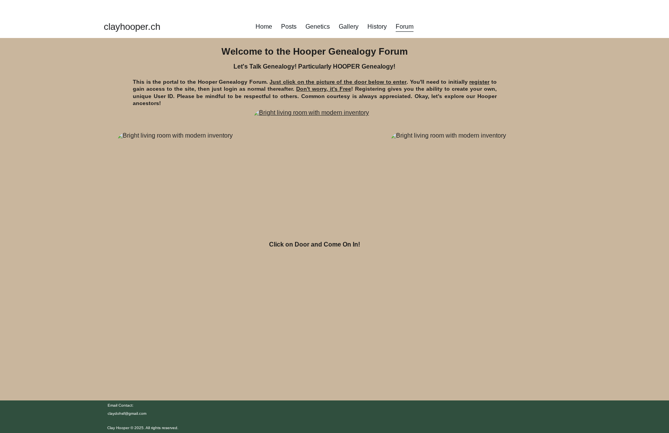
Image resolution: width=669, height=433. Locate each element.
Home (264, 26)
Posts (289, 26)
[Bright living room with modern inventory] (314, 171)
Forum (404, 26)
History (377, 26)
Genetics (317, 26)
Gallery (349, 26)
